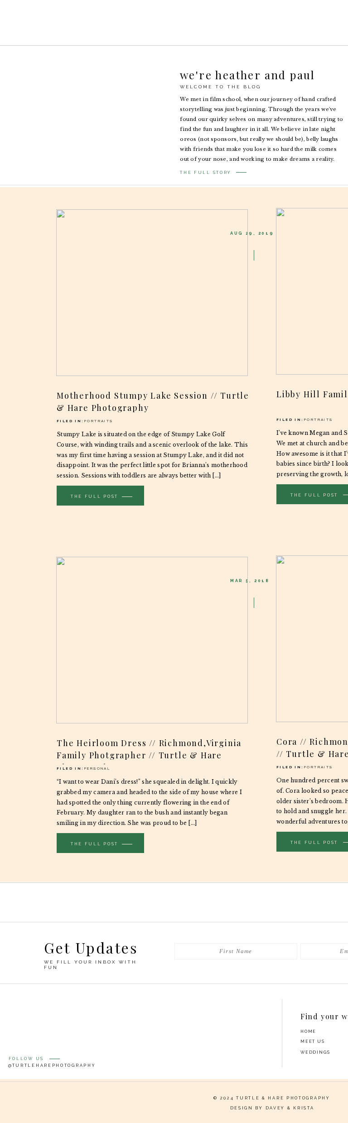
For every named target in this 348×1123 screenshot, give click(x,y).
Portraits (98, 421)
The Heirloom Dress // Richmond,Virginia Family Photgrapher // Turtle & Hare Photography (149, 755)
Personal (97, 768)
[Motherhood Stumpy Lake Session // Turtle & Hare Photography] (152, 292)
